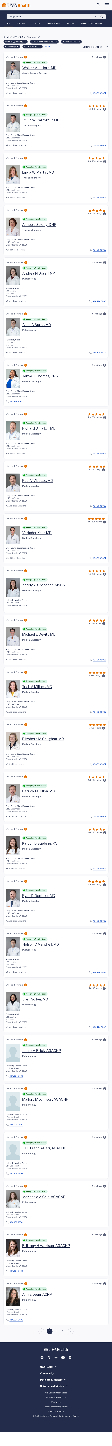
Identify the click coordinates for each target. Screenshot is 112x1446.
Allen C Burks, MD (36, 325)
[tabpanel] (56, 685)
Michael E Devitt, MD (39, 634)
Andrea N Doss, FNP (38, 273)
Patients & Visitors (51, 1379)
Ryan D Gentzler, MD (38, 896)
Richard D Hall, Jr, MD (39, 428)
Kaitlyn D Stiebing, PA (39, 843)
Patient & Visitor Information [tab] (93, 23)
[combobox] (99, 46)
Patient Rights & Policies (56, 1397)
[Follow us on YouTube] (63, 1357)
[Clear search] (95, 16)
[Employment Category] (25, 57)
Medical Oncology (70, 41)
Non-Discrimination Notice (56, 1393)
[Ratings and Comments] (104, 57)
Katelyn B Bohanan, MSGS (43, 585)
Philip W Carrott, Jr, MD (41, 120)
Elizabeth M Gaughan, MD (43, 739)
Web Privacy (56, 1402)
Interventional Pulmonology (43, 41)
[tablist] (56, 23)
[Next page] (71, 1331)
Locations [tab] (36, 23)
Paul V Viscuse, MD (37, 480)
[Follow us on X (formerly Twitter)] (49, 1357)
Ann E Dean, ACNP (37, 1294)
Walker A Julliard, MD (39, 68)
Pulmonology (10, 46)
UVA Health (46, 1367)
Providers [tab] (21, 23)
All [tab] (8, 23)
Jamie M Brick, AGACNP (41, 1051)
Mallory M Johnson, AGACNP (45, 1099)
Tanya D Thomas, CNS (40, 376)
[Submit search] (101, 16)
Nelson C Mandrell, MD (40, 944)
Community (47, 1373)
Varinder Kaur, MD (37, 533)
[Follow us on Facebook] (42, 1357)
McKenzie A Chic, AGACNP (43, 1197)
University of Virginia (52, 1386)
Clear (47, 46)
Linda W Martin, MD (38, 172)
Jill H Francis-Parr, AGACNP (44, 1148)
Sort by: (86, 47)
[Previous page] (41, 1331)
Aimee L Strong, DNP (39, 224)
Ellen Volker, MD (35, 999)
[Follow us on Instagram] (56, 1357)
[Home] (16, 5)
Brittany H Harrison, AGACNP (46, 1246)
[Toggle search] (98, 5)
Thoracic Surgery (31, 46)
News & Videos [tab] (53, 23)
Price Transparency (56, 1411)
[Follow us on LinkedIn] (70, 1357)
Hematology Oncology (14, 41)
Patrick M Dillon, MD (38, 791)
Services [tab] (70, 23)
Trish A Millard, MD (37, 687)
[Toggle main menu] (107, 5)
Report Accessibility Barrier (56, 1407)
